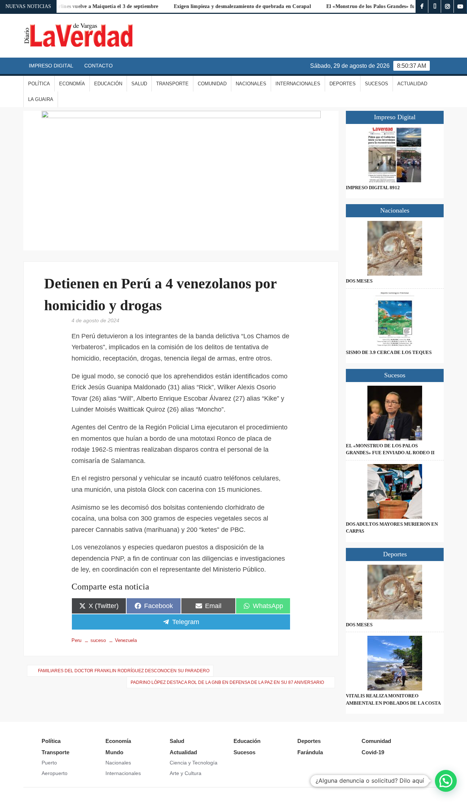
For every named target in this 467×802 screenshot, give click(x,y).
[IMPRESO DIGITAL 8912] (395, 155)
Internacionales (297, 83)
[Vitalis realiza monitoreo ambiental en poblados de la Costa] (395, 663)
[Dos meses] (395, 248)
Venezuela (126, 640)
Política (39, 83)
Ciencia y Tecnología (193, 763)
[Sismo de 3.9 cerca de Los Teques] (395, 319)
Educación (108, 83)
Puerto (49, 763)
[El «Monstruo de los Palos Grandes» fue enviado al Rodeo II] (395, 413)
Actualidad (412, 83)
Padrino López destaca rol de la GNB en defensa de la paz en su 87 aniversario (227, 682)
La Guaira (40, 99)
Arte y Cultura (185, 773)
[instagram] (447, 6)
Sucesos (376, 83)
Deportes (342, 83)
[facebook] (422, 6)
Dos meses (359, 281)
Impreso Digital (51, 66)
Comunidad (212, 83)
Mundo (114, 752)
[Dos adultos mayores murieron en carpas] (395, 491)
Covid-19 (373, 752)
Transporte (172, 83)
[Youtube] (460, 6)
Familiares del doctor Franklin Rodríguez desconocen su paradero (123, 670)
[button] (446, 781)
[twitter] (434, 6)
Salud (139, 83)
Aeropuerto (54, 773)
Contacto (98, 66)
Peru (76, 640)
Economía (72, 83)
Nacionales (251, 83)
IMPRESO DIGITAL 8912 (373, 187)
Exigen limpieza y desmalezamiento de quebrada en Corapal (230, 6)
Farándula (310, 752)
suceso (98, 640)
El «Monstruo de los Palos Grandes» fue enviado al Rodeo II (382, 6)
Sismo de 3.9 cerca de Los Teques (389, 352)
